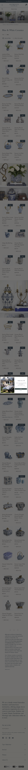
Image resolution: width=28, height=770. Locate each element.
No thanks (21, 390)
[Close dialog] (26, 377)
